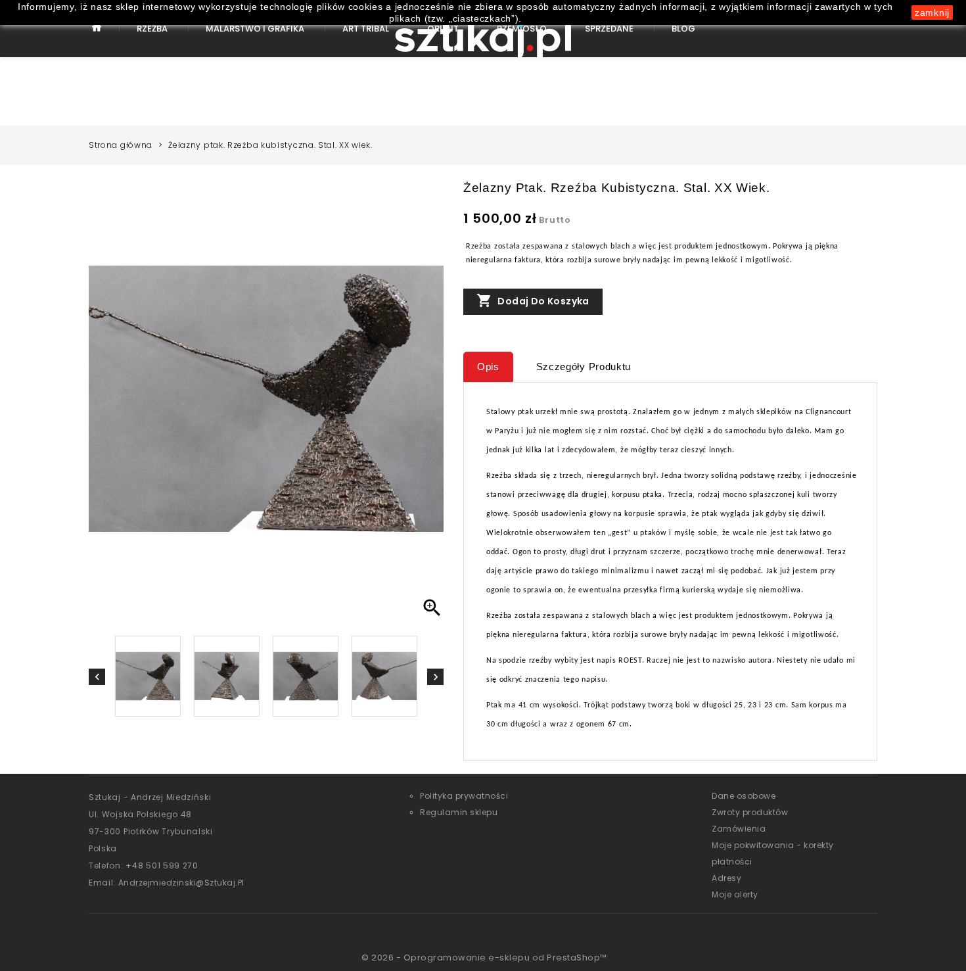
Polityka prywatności (464, 795)
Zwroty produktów (750, 812)
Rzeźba (152, 28)
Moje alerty (735, 894)
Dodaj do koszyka (532, 300)
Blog (683, 28)
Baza (97, 38)
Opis (488, 366)
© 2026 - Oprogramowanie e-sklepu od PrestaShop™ (484, 957)
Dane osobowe (743, 795)
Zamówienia (739, 828)
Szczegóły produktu (584, 366)
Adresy (726, 878)
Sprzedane (609, 28)
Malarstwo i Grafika (255, 28)
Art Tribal (365, 28)
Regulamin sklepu (458, 812)
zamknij (932, 12)
